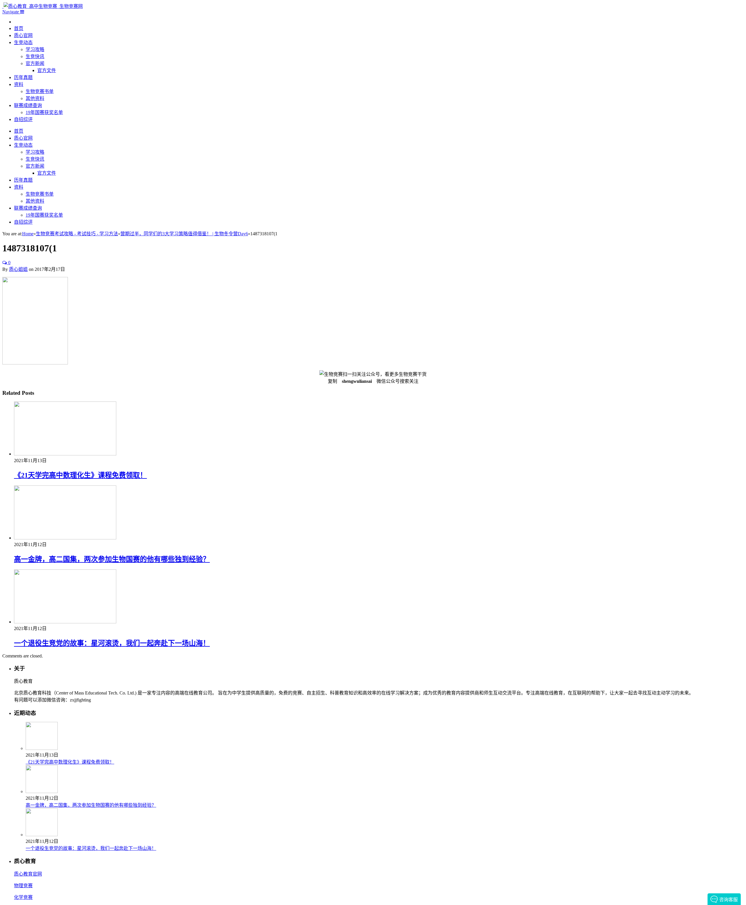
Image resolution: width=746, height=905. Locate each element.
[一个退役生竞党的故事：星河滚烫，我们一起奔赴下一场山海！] (65, 621)
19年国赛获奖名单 (44, 112)
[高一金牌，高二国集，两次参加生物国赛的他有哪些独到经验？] (65, 537)
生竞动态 (23, 42)
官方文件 (46, 70)
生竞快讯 (35, 56)
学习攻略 (35, 49)
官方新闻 (35, 63)
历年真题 (23, 77)
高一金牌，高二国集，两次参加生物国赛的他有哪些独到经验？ (112, 559)
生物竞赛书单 (40, 91)
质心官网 (23, 35)
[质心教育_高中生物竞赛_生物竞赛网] (42, 6)
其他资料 (35, 98)
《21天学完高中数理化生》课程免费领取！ (80, 475)
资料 (18, 84)
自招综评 (23, 119)
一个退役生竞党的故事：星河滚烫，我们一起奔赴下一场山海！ (112, 643)
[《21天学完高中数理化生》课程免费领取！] (65, 453)
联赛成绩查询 (28, 105)
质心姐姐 (18, 269)
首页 (18, 28)
